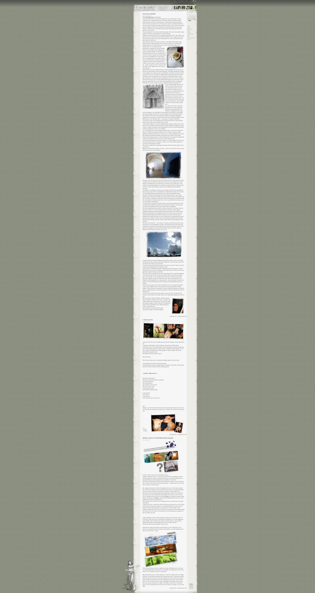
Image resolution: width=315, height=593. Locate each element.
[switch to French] (193, 1)
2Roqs (157, 498)
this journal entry (150, 17)
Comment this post (181, 316)
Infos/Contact (149, 7)
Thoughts (189, 32)
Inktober (188, 39)
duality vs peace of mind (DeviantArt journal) (158, 438)
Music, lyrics (189, 28)
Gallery (141, 7)
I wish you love (148, 320)
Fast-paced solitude (149, 14)
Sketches (189, 26)
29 (189, 20)
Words (188, 27)
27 (194, 19)
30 (190, 20)
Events (188, 31)
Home (137, 7)
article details (172, 316)
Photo (188, 36)
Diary (145, 7)
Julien (166, 496)
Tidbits (188, 35)
